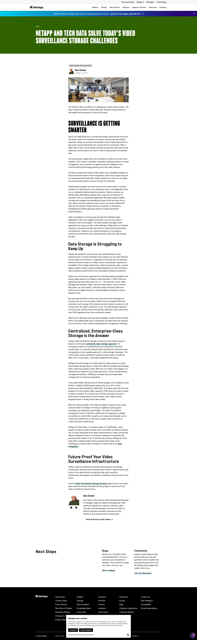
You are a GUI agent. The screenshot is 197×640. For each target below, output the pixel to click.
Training (80, 600)
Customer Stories (126, 612)
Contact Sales (61, 600)
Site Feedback (147, 600)
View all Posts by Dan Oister (98, 519)
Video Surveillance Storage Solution (91, 483)
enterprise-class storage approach (101, 343)
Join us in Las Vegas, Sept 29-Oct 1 (125, 14)
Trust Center (103, 612)
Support (80, 596)
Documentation (83, 604)
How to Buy (60, 596)
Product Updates (62, 619)
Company (102, 596)
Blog (37, 26)
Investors (102, 608)
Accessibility (146, 604)
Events (122, 600)
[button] (95, 7)
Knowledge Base (83, 608)
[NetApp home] (36, 7)
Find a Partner (61, 604)
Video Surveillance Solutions (80, 65)
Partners (101, 600)
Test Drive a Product (63, 608)
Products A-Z (60, 615)
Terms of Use (59, 636)
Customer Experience (128, 608)
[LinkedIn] (76, 507)
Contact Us (145, 596)
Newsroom (123, 596)
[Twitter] (71, 507)
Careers (101, 604)
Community (81, 612)
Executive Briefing (62, 612)
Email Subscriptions (149, 608)
